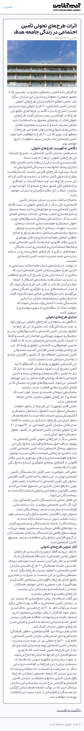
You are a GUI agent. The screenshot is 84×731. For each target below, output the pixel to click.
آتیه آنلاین (58, 92)
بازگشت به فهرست (69, 710)
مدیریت (8, 7)
